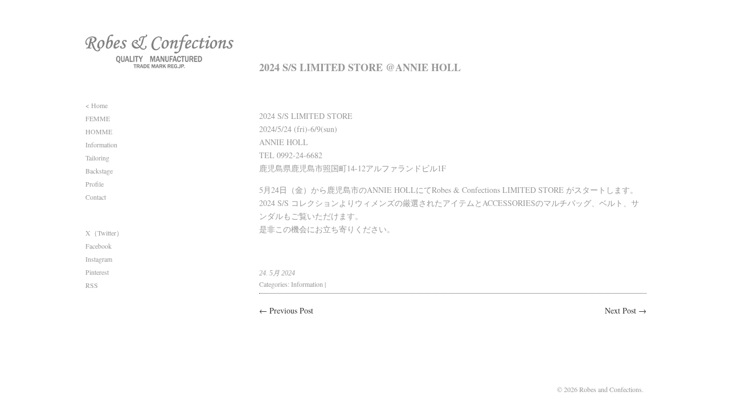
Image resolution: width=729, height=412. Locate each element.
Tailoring (97, 157)
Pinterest (97, 272)
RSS (91, 285)
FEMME (97, 118)
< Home (96, 105)
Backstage (99, 170)
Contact (95, 196)
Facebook (98, 245)
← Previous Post (286, 310)
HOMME (98, 131)
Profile (94, 183)
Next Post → (625, 310)
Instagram (98, 258)
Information (101, 144)
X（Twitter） (104, 232)
